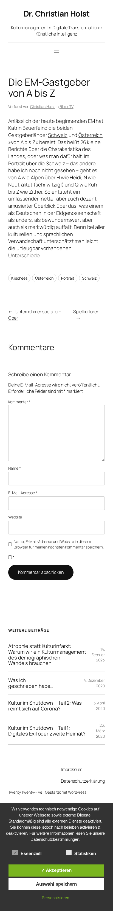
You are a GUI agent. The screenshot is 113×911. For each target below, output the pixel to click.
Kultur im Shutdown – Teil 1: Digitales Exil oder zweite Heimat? (47, 730)
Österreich (90, 135)
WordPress (77, 792)
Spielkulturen (86, 312)
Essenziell (31, 853)
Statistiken (85, 853)
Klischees (19, 278)
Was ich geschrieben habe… (30, 683)
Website (15, 517)
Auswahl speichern (56, 884)
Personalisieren (55, 897)
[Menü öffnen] (56, 51)
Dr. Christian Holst (57, 13)
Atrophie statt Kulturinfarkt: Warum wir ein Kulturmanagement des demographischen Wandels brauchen (47, 654)
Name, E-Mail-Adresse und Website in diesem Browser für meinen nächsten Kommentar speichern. (58, 544)
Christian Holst (42, 106)
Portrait (67, 278)
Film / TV (67, 106)
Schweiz (57, 135)
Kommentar (19, 401)
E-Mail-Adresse (22, 492)
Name (14, 468)
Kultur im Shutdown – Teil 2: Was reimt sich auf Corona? (45, 705)
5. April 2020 (99, 705)
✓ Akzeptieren (56, 870)
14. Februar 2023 (98, 655)
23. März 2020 (100, 731)
